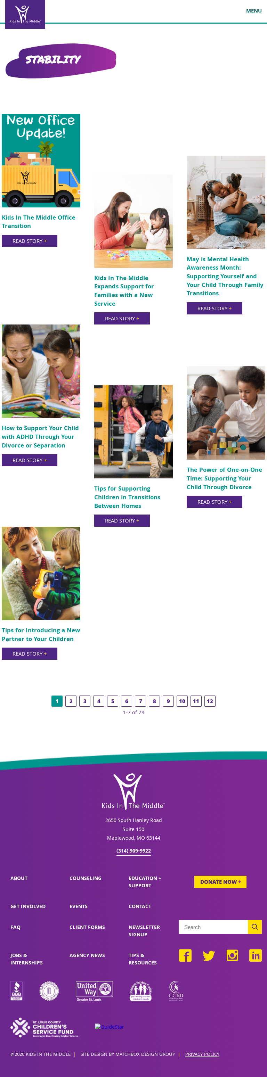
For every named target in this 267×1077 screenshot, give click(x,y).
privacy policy (202, 1055)
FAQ (15, 928)
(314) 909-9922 (133, 851)
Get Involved (28, 907)
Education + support (145, 882)
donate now (220, 882)
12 (210, 702)
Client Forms (87, 928)
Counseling (86, 879)
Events (79, 907)
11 (196, 702)
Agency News (87, 956)
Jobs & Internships (26, 960)
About (18, 879)
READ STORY (30, 241)
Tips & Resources (143, 960)
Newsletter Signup (144, 931)
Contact (140, 907)
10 (182, 702)
